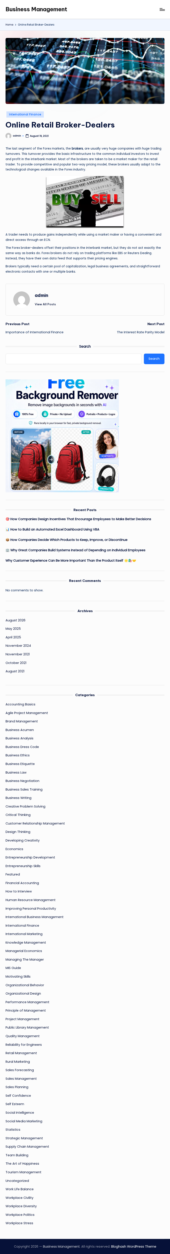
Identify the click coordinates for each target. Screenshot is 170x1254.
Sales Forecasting (20, 1070)
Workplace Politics (20, 1215)
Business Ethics (18, 755)
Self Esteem (15, 1104)
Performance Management (27, 1002)
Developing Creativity (23, 840)
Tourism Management (23, 1172)
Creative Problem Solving (25, 806)
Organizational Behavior (25, 985)
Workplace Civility (19, 1198)
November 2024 (18, 645)
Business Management (36, 9)
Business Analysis (19, 738)
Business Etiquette (20, 764)
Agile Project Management (27, 713)
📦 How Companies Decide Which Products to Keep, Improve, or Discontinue (67, 540)
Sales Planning (17, 1087)
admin (41, 295)
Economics (14, 849)
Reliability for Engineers (24, 1044)
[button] (45, 304)
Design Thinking (18, 832)
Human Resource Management (31, 900)
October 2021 (16, 663)
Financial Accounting (22, 883)
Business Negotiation (22, 781)
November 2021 (18, 654)
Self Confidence (18, 1095)
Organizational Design (23, 993)
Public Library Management (27, 1027)
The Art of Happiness (22, 1163)
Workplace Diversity (21, 1206)
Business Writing (18, 798)
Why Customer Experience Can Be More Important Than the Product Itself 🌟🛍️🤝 (71, 560)
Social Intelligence (20, 1112)
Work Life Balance (20, 1189)
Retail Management (21, 1053)
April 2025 (13, 637)
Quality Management (23, 1036)
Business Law (16, 772)
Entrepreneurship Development (30, 857)
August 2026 (15, 620)
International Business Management (35, 917)
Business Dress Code (22, 747)
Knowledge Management (26, 942)
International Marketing (24, 934)
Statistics (13, 1129)
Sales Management (21, 1078)
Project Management (22, 1019)
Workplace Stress (19, 1223)
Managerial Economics (24, 951)
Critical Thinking (18, 815)
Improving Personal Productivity (31, 908)
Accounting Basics (20, 704)
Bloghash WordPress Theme (133, 1246)
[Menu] (162, 9)
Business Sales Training (24, 789)
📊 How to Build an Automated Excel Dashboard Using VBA (52, 529)
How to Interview (19, 891)
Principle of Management (26, 1010)
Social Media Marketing (24, 1121)
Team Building (17, 1155)
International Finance (25, 114)
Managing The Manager (25, 959)
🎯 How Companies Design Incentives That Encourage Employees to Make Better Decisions (78, 519)
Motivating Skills (18, 976)
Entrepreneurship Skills (23, 866)
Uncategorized (17, 1181)
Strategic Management (24, 1138)
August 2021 (15, 671)
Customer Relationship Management (35, 823)
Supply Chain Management (27, 1146)
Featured (13, 874)
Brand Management (22, 721)
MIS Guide (13, 968)
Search (85, 346)
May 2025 (13, 628)
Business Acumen (20, 730)
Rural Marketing (18, 1061)
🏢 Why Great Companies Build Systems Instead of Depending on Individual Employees (75, 550)
